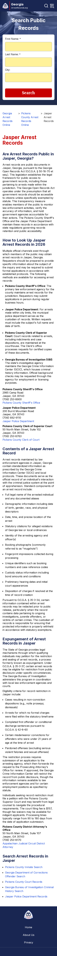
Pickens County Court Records (23, 881)
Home (28, 927)
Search (28, 92)
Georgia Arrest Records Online (8, 119)
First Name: (13, 38)
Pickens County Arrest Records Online (29, 119)
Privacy (28, 942)
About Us (28, 935)
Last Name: (12, 54)
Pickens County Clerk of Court (21, 439)
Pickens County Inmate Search (23, 867)
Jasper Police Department (18, 421)
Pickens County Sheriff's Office (21, 402)
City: (7, 69)
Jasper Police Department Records (26, 896)
